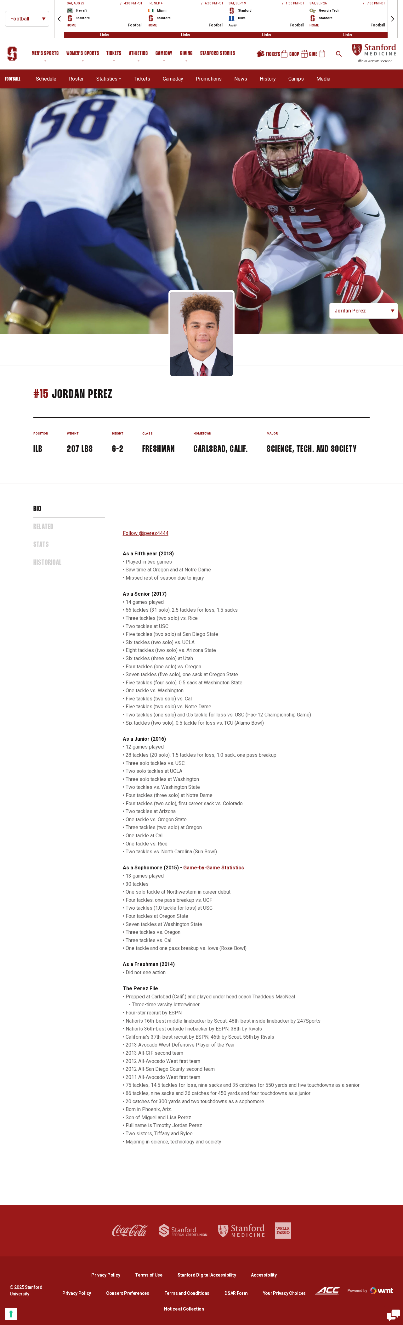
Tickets (113, 53)
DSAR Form (235, 1293)
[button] (59, 19)
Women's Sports (82, 53)
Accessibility (263, 1274)
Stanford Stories (217, 54)
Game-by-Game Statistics (213, 868)
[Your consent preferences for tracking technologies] (11, 1314)
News (240, 79)
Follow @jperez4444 (145, 533)
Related (43, 527)
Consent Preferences (127, 1293)
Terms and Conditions (186, 1293)
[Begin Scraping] (393, 1315)
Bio (37, 509)
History (268, 79)
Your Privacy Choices (284, 1293)
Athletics (138, 53)
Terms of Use (148, 1274)
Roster (76, 79)
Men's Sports (45, 53)
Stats (41, 545)
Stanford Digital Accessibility (212, 1274)
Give (306, 56)
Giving (186, 53)
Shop (287, 56)
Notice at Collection (184, 1308)
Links (104, 35)
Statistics (106, 79)
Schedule (46, 79)
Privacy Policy (110, 1274)
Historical (47, 562)
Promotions (209, 79)
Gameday (164, 53)
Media (323, 79)
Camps (296, 79)
